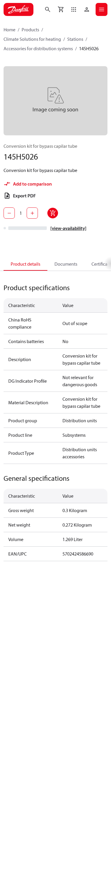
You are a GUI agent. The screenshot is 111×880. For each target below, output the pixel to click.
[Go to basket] (60, 9)
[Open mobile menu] (101, 9)
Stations (75, 39)
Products (30, 30)
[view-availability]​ (68, 228)
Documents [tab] (65, 264)
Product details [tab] (25, 264)
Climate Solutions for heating (32, 39)
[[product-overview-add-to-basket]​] (52, 213)
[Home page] (18, 9)
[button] (73, 9)
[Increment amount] (32, 213)
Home (9, 30)
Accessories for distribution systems (38, 48)
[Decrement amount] (9, 213)
